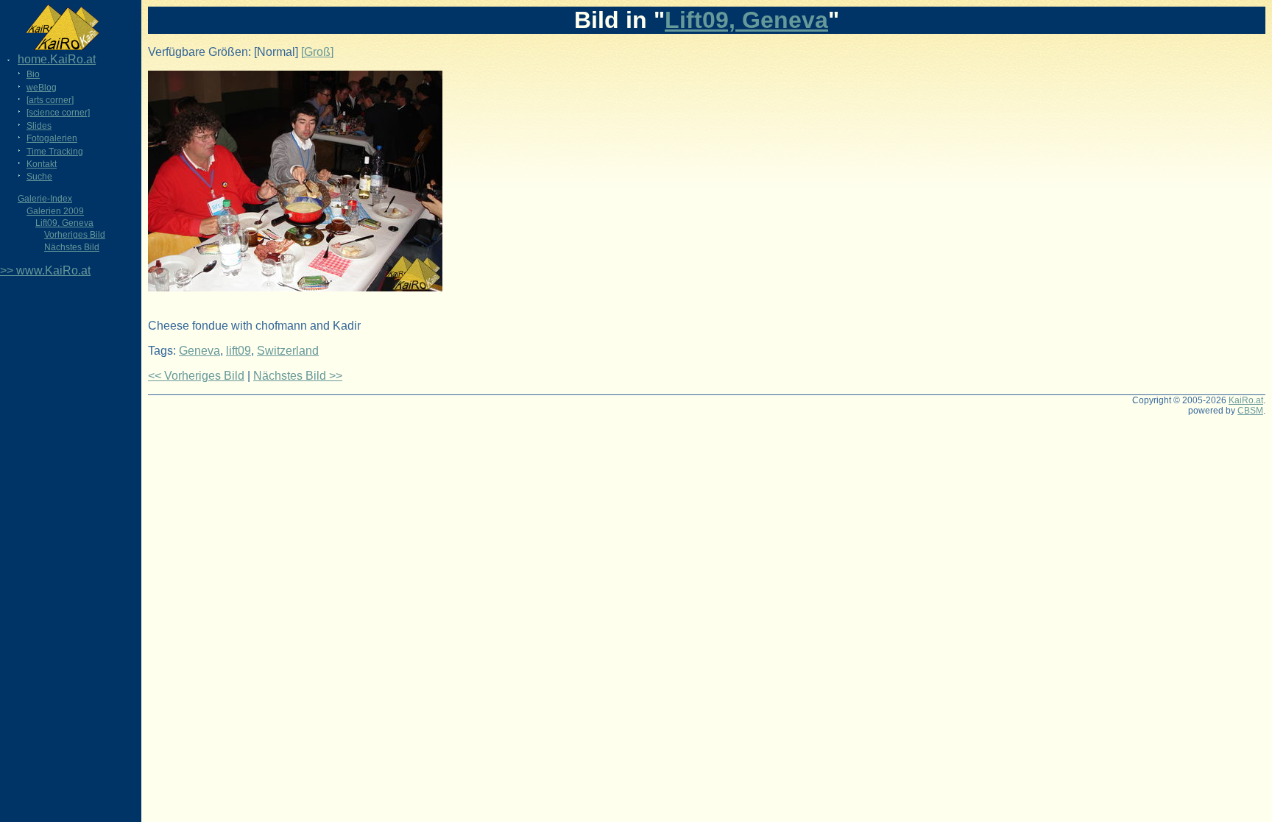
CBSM (1250, 410)
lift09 (238, 350)
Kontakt (41, 164)
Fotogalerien (51, 138)
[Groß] (317, 52)
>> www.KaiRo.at (45, 270)
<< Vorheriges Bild (196, 375)
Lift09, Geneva (64, 223)
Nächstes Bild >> (297, 375)
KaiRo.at (1246, 400)
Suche (39, 176)
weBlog (41, 87)
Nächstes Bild (71, 247)
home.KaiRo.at (57, 59)
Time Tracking (54, 151)
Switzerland (288, 350)
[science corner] (58, 112)
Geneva (199, 350)
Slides (39, 126)
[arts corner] (50, 100)
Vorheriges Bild (74, 235)
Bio (33, 74)
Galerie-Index (45, 199)
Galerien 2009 (55, 211)
